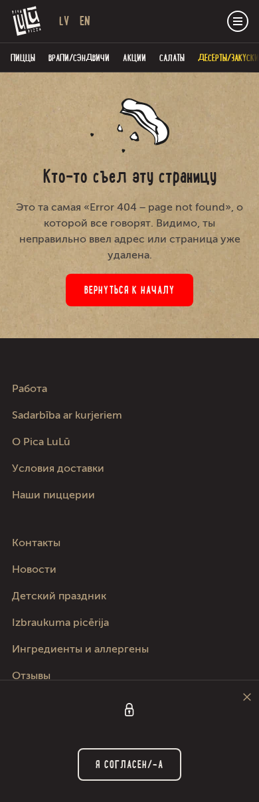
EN (85, 21)
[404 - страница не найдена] (27, 21)
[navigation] (237, 21)
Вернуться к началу (129, 290)
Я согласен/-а (129, 764)
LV (64, 21)
